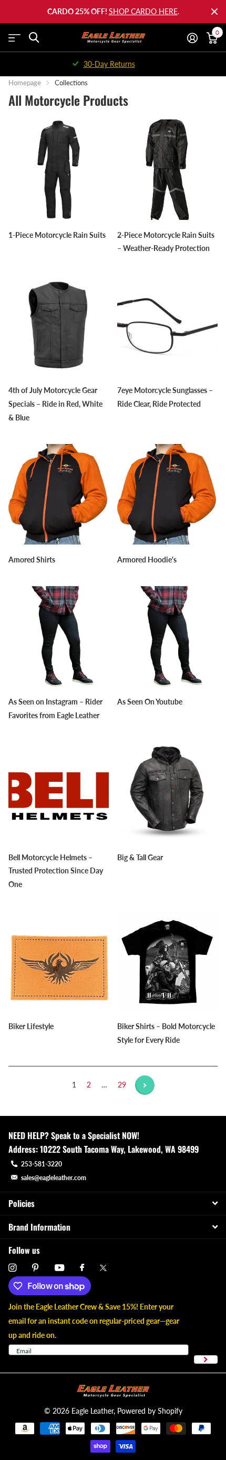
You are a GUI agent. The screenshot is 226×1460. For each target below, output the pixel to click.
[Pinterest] (35, 1268)
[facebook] (82, 1268)
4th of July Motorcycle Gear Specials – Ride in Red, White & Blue (55, 404)
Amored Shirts (32, 559)
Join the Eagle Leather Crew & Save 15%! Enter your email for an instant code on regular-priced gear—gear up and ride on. (93, 1321)
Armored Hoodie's (147, 559)
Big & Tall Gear (141, 857)
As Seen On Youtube (150, 701)
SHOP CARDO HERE (143, 11)
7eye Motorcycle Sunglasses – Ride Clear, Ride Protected (165, 397)
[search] (34, 37)
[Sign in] (192, 38)
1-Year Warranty (119, 63)
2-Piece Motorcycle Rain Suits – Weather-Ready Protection (165, 241)
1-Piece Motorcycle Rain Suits (57, 234)
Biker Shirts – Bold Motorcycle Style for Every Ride (166, 1033)
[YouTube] (59, 1268)
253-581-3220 (41, 1164)
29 (122, 1084)
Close (214, 11)
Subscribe (206, 1359)
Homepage (24, 82)
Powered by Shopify (149, 1410)
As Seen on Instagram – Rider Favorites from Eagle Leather (55, 708)
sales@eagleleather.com (53, 1178)
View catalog (14, 37)
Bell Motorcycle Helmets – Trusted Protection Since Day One (55, 871)
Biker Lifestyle (31, 1026)
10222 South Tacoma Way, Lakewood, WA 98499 (119, 1149)
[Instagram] (12, 1268)
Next (145, 1085)
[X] (103, 1268)
